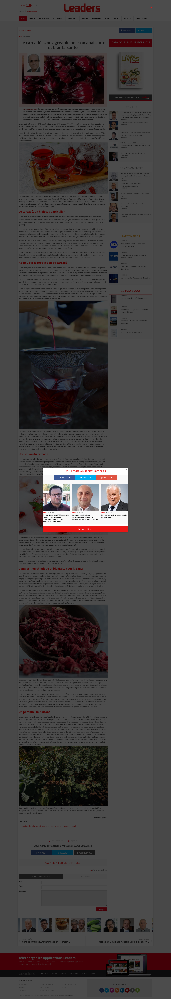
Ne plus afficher (85, 529)
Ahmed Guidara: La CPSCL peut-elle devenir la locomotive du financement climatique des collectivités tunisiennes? (56, 518)
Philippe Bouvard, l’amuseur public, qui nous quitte (114, 516)
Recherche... (115, 7)
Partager (65, 478)
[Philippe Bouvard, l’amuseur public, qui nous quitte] (114, 497)
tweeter (86, 478)
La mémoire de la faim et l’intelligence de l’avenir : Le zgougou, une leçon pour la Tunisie (85, 517)
